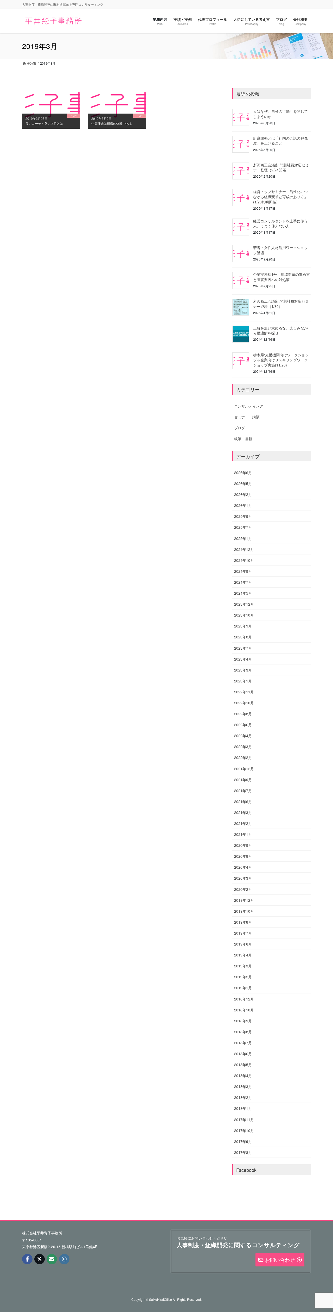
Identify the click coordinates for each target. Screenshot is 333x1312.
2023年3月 (243, 670)
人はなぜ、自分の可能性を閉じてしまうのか (280, 114)
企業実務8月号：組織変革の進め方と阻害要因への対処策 (281, 277)
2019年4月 (243, 954)
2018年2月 (243, 1097)
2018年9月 (243, 1020)
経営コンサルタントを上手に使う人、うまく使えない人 (280, 223)
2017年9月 (243, 1141)
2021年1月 (243, 834)
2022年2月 (243, 757)
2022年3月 (243, 746)
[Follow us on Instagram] (64, 1259)
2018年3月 (243, 1086)
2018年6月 (243, 1053)
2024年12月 (244, 549)
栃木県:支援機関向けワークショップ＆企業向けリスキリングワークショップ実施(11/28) (281, 360)
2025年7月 (243, 527)
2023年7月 (243, 648)
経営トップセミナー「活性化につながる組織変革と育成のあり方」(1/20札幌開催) (280, 196)
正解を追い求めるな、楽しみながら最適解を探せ (280, 330)
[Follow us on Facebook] (27, 1259)
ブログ (239, 427)
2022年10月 (244, 702)
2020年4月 (243, 867)
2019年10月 (244, 911)
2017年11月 (244, 1119)
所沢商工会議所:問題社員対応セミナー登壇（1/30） (281, 304)
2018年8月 (243, 1031)
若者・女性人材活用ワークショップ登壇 (280, 250)
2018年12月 (244, 999)
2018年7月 (243, 1042)
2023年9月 (243, 626)
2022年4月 (243, 735)
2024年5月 (243, 593)
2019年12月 (244, 900)
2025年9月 (243, 516)
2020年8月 (243, 856)
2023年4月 (243, 659)
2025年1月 (243, 538)
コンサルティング (248, 405)
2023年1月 (243, 680)
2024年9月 (243, 571)
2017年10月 (244, 1130)
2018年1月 (243, 1108)
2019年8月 (243, 922)
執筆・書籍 (243, 438)
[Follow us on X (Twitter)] (39, 1259)
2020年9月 (243, 845)
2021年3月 (243, 812)
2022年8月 (243, 713)
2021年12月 (244, 768)
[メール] (52, 1259)
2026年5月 (243, 483)
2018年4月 (243, 1075)
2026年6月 (243, 472)
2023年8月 (243, 636)
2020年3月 (243, 878)
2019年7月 (243, 933)
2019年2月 (243, 976)
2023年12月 (244, 604)
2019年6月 (243, 944)
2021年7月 (243, 790)
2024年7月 (243, 582)
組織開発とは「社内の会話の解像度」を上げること (280, 140)
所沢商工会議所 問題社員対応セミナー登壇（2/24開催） (281, 167)
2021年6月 (243, 801)
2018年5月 (243, 1064)
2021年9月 (243, 779)
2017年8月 (243, 1152)
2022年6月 (243, 724)
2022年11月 (244, 691)
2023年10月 (244, 615)
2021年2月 (243, 823)
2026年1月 (243, 505)
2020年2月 (243, 889)
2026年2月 (243, 494)
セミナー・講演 (247, 416)
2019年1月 (243, 987)
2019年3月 (243, 965)
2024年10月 (244, 560)
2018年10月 (244, 1009)
